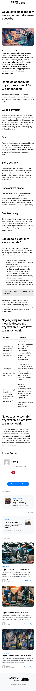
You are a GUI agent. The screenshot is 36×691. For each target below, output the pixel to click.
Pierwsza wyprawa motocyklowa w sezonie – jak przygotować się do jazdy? (14, 525)
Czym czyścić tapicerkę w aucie (16, 656)
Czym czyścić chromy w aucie (15, 569)
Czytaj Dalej (28, 580)
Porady (7, 519)
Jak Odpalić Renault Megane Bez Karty (20, 502)
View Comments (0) (17, 484)
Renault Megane (17, 498)
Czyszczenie (5, 566)
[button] (33, 3)
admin (14, 461)
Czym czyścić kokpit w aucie (15, 613)
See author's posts (19, 467)
